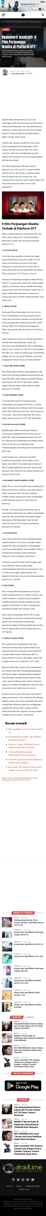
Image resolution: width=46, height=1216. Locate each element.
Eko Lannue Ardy (18, 73)
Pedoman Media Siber (32, 1186)
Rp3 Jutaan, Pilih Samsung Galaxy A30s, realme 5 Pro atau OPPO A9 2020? (25, 769)
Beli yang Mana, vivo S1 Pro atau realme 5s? (25, 731)
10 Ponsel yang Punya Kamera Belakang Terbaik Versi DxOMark (25, 761)
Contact (19, 1186)
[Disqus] (23, 821)
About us (10, 1186)
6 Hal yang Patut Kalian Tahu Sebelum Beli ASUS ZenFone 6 (24, 738)
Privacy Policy (24, 1189)
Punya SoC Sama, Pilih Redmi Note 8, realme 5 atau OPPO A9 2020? (24, 746)
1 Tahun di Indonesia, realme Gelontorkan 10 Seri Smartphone (22, 753)
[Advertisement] (23, 96)
